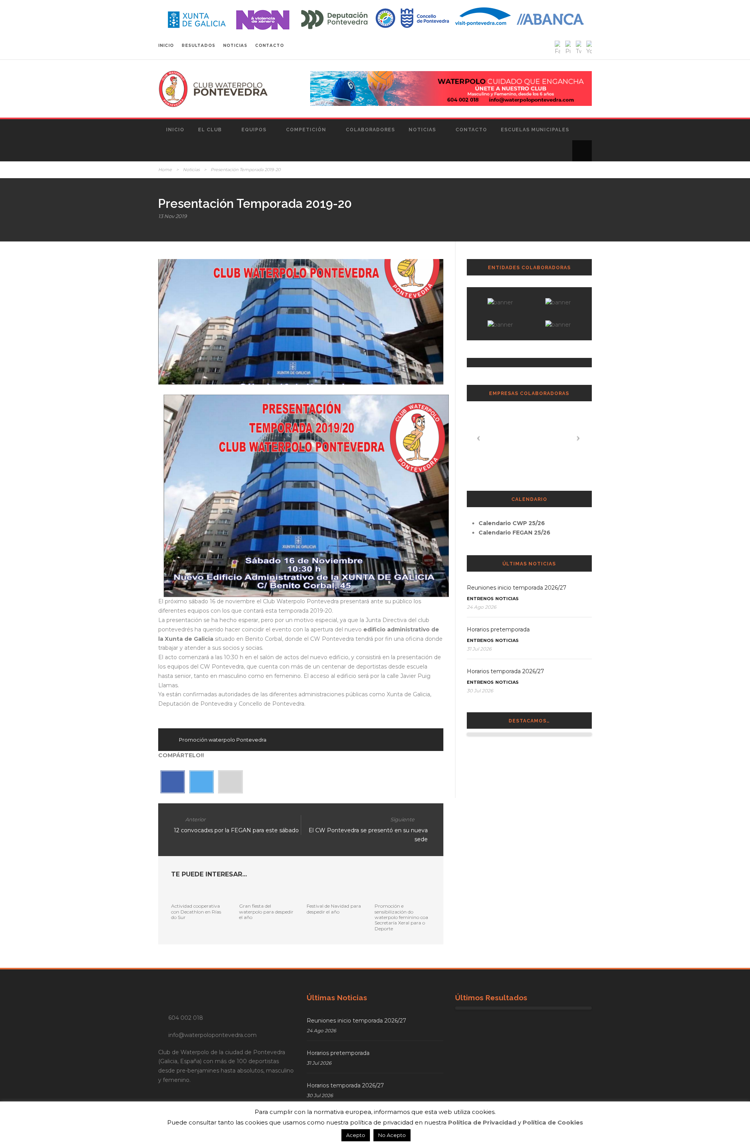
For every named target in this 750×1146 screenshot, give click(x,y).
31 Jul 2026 (479, 649)
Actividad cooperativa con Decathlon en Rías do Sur (196, 911)
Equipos (253, 129)
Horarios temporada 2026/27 (505, 671)
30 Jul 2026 (480, 691)
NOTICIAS (235, 45)
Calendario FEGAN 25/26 (514, 532)
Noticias (422, 129)
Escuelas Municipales (535, 129)
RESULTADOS (198, 45)
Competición (306, 129)
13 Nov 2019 (172, 216)
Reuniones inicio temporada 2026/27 (516, 587)
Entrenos (480, 598)
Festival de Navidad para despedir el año (334, 908)
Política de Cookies (553, 1122)
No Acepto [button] (392, 1135)
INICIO (166, 45)
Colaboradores (370, 129)
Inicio (175, 129)
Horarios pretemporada (498, 629)
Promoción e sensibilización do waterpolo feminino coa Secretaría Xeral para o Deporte (401, 917)
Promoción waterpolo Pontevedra (222, 740)
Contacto (471, 129)
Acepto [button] (355, 1135)
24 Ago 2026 (481, 607)
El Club (210, 129)
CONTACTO (269, 45)
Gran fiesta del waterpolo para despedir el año (266, 911)
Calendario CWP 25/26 (512, 523)
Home (165, 169)
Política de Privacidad (482, 1122)
